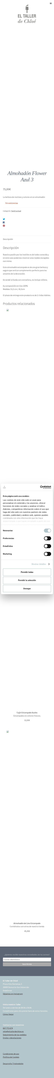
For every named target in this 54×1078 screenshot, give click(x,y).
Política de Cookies (11, 1057)
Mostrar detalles (39, 564)
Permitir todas (27, 572)
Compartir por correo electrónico (20, 229)
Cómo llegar (8, 1014)
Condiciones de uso (11, 1054)
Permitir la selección (27, 580)
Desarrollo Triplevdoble (13, 1063)
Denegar (27, 588)
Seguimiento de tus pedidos (14, 1034)
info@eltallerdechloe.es (13, 1031)
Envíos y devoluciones (12, 1038)
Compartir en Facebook (17, 222)
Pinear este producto (16, 225)
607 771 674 (8, 1028)
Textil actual (16, 211)
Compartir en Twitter (16, 219)
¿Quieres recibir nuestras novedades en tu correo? (27, 954)
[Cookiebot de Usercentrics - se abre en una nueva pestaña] (40, 487)
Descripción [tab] (8, 239)
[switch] (47, 538)
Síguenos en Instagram (13, 993)
